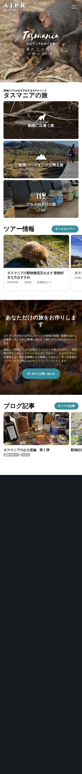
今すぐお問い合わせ (43, 373)
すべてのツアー (65, 229)
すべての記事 (66, 406)
